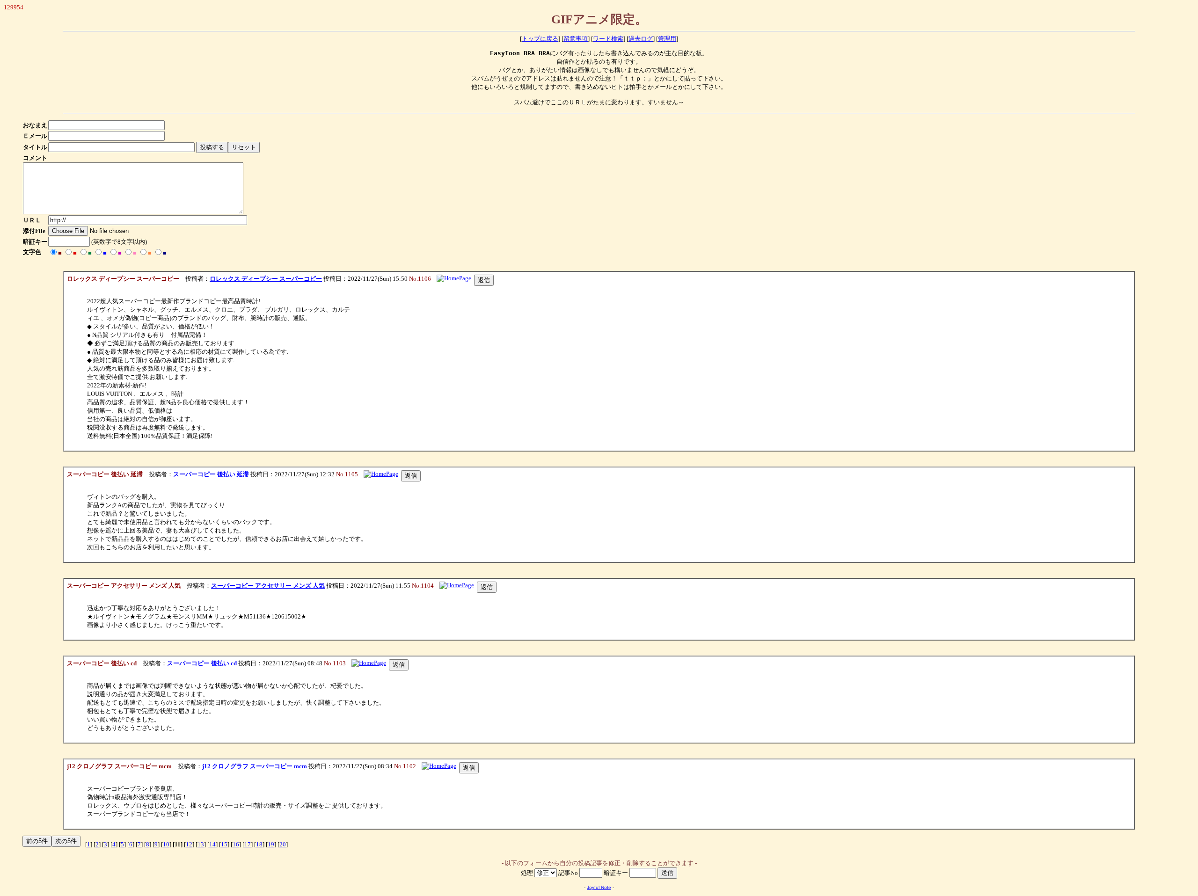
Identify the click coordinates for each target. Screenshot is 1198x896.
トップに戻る (540, 38)
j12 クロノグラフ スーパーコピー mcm (254, 766)
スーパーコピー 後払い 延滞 (211, 474)
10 (166, 844)
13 (200, 844)
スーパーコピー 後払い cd (202, 663)
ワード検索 (608, 38)
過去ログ (640, 38)
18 (259, 844)
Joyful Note (599, 887)
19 (271, 844)
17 (247, 844)
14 (212, 844)
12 (189, 844)
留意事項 (575, 38)
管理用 (667, 38)
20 (282, 844)
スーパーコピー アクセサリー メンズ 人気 (268, 585)
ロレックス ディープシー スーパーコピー (266, 278)
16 (236, 844)
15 (224, 844)
